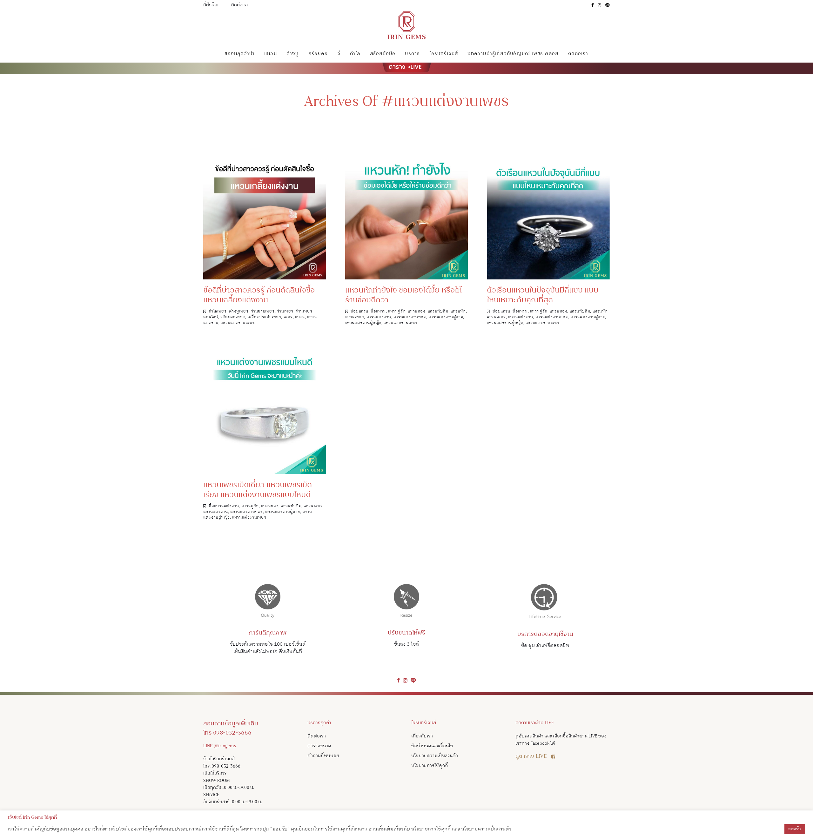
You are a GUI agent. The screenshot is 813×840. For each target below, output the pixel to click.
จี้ (338, 54)
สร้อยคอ (318, 54)
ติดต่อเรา (239, 5)
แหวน (270, 54)
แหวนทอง (416, 311)
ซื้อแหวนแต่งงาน (224, 506)
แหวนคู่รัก (397, 311)
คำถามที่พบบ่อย (323, 755)
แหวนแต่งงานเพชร (238, 323)
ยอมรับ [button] (794, 828)
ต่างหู (292, 54)
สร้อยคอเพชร (232, 317)
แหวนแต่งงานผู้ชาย (445, 317)
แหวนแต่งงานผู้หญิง (363, 323)
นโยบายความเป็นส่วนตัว (434, 755)
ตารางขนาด (319, 745)
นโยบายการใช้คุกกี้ (429, 765)
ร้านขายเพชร (263, 311)
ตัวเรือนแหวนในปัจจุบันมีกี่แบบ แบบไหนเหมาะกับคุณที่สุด (542, 296)
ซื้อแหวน (378, 311)
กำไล (355, 54)
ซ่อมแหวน (359, 311)
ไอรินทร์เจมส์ (443, 54)
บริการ (412, 54)
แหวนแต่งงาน (378, 317)
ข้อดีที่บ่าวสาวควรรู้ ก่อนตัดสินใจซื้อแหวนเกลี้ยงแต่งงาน (259, 296)
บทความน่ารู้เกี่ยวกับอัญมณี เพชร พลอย (513, 54)
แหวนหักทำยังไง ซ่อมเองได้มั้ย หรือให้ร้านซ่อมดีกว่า (403, 296)
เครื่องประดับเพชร (264, 317)
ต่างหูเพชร (239, 311)
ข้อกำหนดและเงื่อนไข (432, 745)
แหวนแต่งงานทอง (409, 317)
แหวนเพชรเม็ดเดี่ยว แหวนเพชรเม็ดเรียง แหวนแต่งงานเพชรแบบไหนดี (257, 490)
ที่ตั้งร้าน (210, 5)
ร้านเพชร (285, 311)
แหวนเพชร (354, 317)
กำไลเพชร (217, 311)
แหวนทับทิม (438, 311)
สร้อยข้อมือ (383, 54)
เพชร (288, 317)
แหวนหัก (458, 311)
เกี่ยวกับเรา (422, 736)
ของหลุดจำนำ (240, 54)
